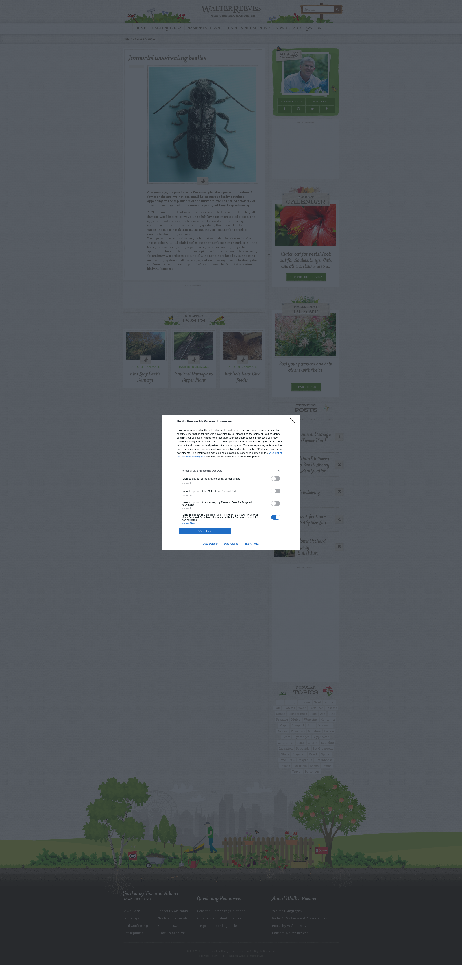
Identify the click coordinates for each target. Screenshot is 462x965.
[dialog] (231, 482)
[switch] (275, 478)
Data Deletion (210, 543)
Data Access (231, 543)
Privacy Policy (251, 543)
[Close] (293, 421)
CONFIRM (205, 531)
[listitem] (231, 470)
